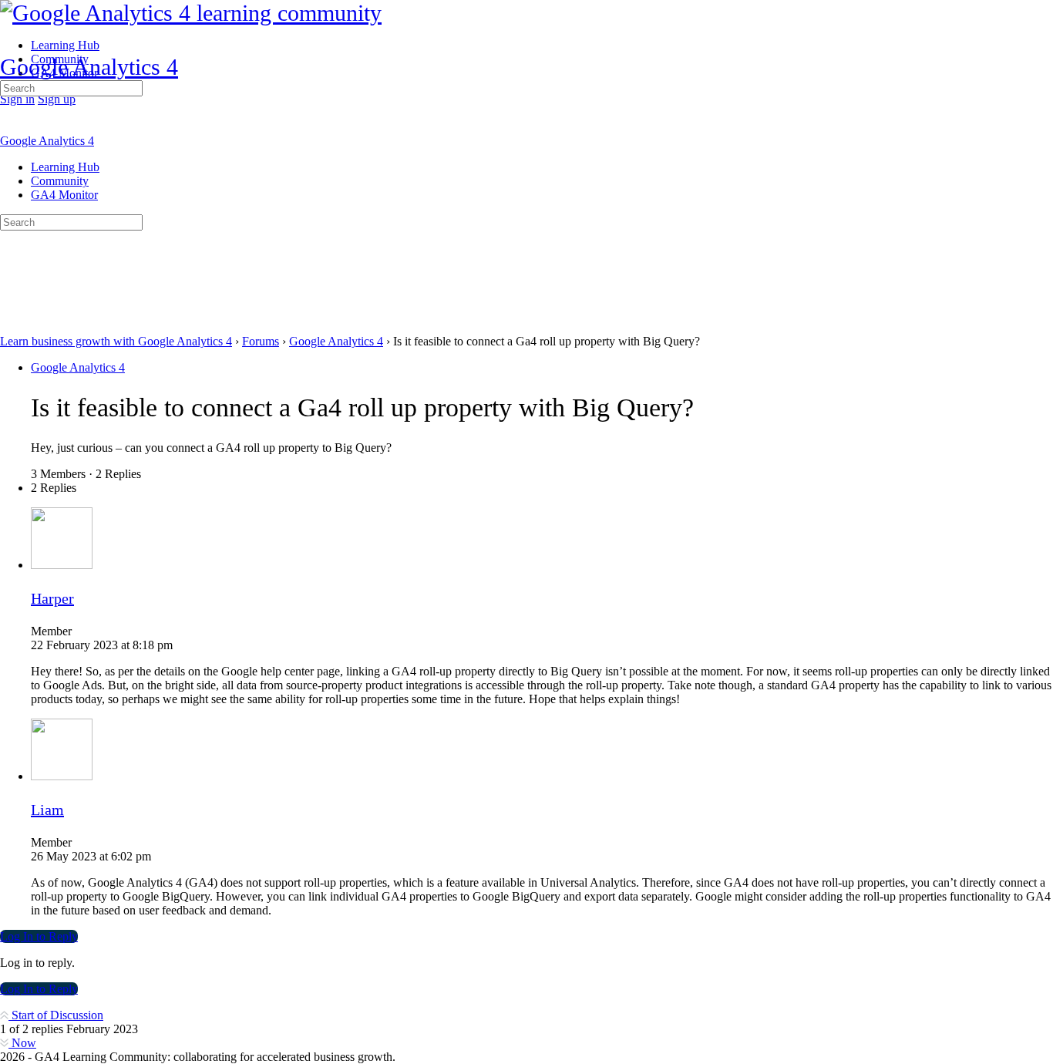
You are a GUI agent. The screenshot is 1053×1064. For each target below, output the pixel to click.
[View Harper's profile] (62, 564)
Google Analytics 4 (89, 66)
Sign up (57, 99)
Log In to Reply (39, 936)
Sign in (17, 99)
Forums (260, 341)
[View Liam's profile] (62, 776)
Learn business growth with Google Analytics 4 (116, 341)
